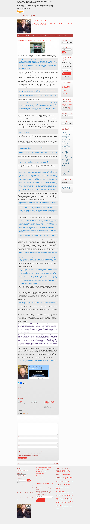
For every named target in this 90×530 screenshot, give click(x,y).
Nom (18, 436)
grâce (69, 152)
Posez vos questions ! (22, 35)
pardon (28, 413)
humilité (69, 154)
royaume (66, 170)
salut (69, 171)
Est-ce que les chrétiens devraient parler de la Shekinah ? (64, 499)
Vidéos (60, 35)
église (64, 174)
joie (69, 156)
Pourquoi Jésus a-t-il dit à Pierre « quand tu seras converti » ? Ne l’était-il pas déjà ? (67, 103)
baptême (65, 138)
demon (66, 146)
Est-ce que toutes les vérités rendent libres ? (22, 401)
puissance (64, 168)
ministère (64, 159)
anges (65, 134)
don (69, 148)
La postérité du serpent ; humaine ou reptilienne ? (63, 490)
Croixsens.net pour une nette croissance (43, 467)
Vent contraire (64, 84)
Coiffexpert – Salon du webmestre (42, 469)
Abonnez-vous (66, 73)
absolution (24, 413)
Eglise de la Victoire (39, 478)
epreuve (64, 149)
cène (63, 146)
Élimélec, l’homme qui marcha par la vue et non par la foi (64, 507)
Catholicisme (25, 412)
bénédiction (67, 139)
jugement (64, 157)
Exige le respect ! (65, 93)
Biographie (55, 35)
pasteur (64, 163)
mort (68, 159)
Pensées (30, 35)
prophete (67, 165)
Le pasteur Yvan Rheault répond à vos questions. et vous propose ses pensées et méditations (52, 24)
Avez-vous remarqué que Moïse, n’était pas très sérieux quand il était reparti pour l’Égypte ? (67, 88)
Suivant (55, 463)
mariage (69, 157)
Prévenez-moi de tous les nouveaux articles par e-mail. (29, 455)
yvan (56, 504)
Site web (19, 445)
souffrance (67, 173)
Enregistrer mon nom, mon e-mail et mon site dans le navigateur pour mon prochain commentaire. (35, 451)
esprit (68, 149)
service (63, 173)
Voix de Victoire (39, 475)
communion (66, 143)
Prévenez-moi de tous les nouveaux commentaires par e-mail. (30, 453)
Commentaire (20, 422)
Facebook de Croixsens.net (44, 483)
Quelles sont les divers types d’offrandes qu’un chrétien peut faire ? (64, 481)
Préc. (19, 463)
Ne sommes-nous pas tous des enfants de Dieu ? (36, 401)
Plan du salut (44, 35)
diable (70, 146)
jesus (65, 156)
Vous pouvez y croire (40, 473)
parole (70, 161)
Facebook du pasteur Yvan (66, 188)
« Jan (18, 503)
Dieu (64, 148)
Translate (70, 117)
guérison (64, 154)
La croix (49, 35)
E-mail (19, 440)
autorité (66, 136)
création (69, 145)
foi (64, 152)
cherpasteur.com (40, 20)
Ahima (57, 492)
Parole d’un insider (65, 92)
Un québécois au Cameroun (41, 471)
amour (65, 132)
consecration (65, 145)
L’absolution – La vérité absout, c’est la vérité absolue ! (34, 40)
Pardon (29, 412)
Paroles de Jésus (36, 35)
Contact (64, 35)
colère (65, 142)
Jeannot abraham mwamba (61, 498)
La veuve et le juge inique (66, 95)
